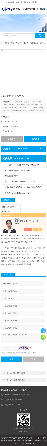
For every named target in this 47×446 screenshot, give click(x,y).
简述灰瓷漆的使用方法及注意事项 (18, 170)
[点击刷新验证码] (23, 348)
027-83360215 (43, 330)
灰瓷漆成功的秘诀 (12, 176)
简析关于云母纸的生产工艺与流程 (18, 193)
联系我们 (35, 139)
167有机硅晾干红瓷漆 (17, 373)
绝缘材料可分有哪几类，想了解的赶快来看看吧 (23, 187)
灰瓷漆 (42, 43)
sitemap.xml (30, 443)
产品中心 (19, 43)
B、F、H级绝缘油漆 (31, 43)
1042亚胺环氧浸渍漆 (17, 380)
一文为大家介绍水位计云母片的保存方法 (20, 182)
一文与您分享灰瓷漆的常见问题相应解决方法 (22, 165)
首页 (12, 43)
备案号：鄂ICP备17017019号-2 (23, 441)
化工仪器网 (20, 443)
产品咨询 (12, 139)
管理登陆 (38, 441)
